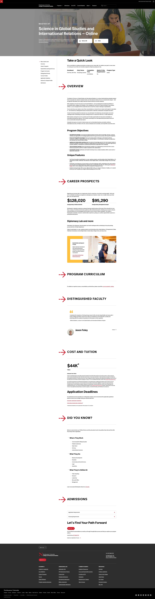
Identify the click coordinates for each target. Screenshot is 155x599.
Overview (43, 64)
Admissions (66, 5)
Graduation (81, 577)
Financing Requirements (73, 516)
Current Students (81, 5)
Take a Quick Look (45, 61)
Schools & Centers (103, 582)
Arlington (5, 592)
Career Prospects (44, 66)
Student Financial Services (110, 379)
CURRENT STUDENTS (83, 566)
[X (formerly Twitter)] (138, 595)
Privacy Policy (16, 595)
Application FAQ (62, 569)
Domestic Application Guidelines (74, 400)
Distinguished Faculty (45, 73)
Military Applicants (63, 582)
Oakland (40, 592)
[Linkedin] (143, 595)
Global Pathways (42, 579)
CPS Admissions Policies (64, 572)
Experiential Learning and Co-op (47, 68)
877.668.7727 (76, 535)
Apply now (70, 528)
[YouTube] (141, 595)
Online (99, 41)
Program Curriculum (45, 71)
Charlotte (19, 592)
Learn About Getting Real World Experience (78, 255)
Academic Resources (83, 569)
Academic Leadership (43, 569)
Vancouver (63, 592)
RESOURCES (101, 566)
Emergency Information (8, 595)
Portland (44, 592)
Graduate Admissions (63, 577)
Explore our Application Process (73, 537)
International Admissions (64, 579)
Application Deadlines (45, 78)
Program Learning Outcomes (45, 582)
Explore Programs (42, 574)
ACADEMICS (41, 566)
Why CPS (101, 584)
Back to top (42, 547)
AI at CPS (73, 5)
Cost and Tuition (44, 76)
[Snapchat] (148, 595)
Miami (27, 592)
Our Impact (101, 579)
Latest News (101, 577)
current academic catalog (108, 286)
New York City (35, 592)
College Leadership (103, 572)
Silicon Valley (53, 592)
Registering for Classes (84, 579)
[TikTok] (150, 595)
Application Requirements (74, 512)
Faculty (40, 577)
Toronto (58, 592)
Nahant (30, 592)
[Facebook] (136, 595)
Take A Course (82, 582)
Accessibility (22, 595)
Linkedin (87, 487)
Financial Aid (61, 574)
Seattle (48, 592)
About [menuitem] (88, 5)
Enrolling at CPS (82, 574)
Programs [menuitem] (59, 5)
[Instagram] (146, 595)
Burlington (14, 592)
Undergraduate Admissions (64, 584)
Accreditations (42, 572)
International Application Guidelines (75, 403)
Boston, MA (84, 41)
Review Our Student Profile (46, 80)
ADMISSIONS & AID (63, 566)
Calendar (101, 569)
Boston (9, 592)
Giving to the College (103, 574)
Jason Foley (81, 330)
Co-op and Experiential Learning (86, 572)
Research (94, 5)
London (23, 592)
